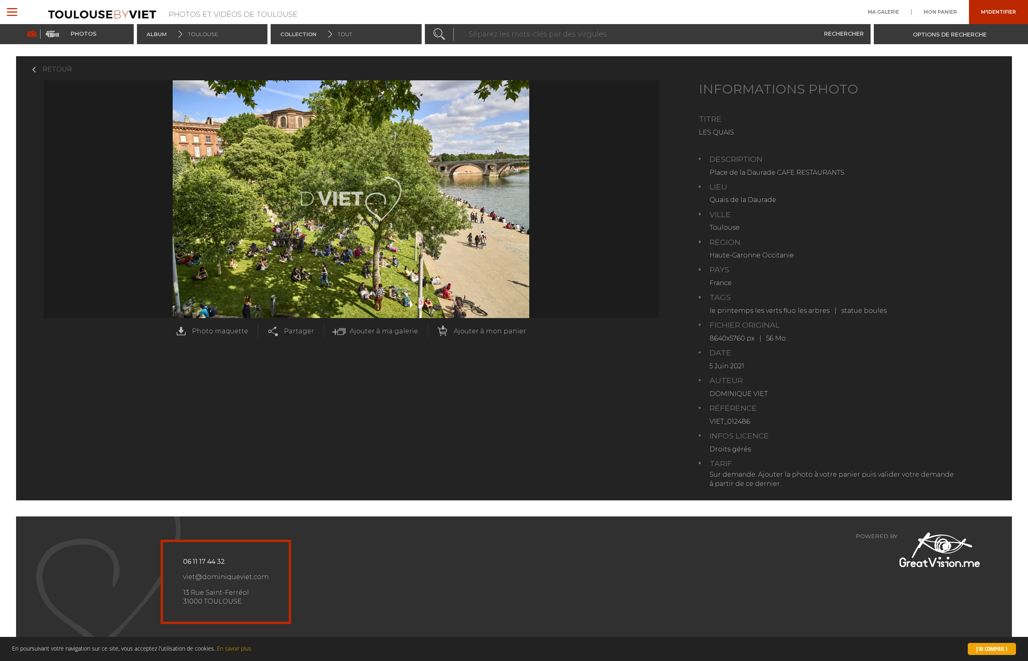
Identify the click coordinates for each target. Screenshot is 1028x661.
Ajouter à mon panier (490, 331)
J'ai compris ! (992, 649)
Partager (299, 331)
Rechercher (844, 33)
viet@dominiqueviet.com (226, 577)
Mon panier (940, 12)
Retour (57, 69)
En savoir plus (234, 648)
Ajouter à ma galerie (384, 331)
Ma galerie (883, 12)
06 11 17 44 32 (204, 561)
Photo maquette (220, 331)
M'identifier (998, 12)
